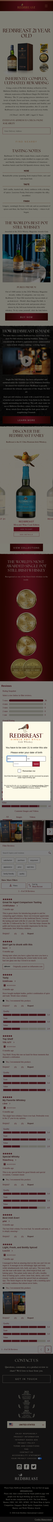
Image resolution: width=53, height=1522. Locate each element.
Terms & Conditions (37, 785)
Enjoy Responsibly (22, 786)
